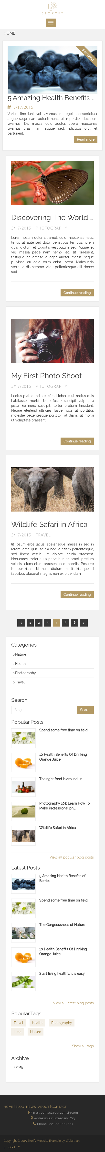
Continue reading (77, 293)
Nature (20, 654)
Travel (20, 682)
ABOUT (44, 1107)
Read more (85, 139)
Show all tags (83, 1046)
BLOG (20, 1107)
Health (20, 664)
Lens (17, 1032)
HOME (9, 1107)
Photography (25, 673)
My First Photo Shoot (46, 375)
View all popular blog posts (72, 857)
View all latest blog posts (73, 1003)
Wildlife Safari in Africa (49, 524)
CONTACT (59, 1107)
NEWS (31, 1107)
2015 (19, 1067)
